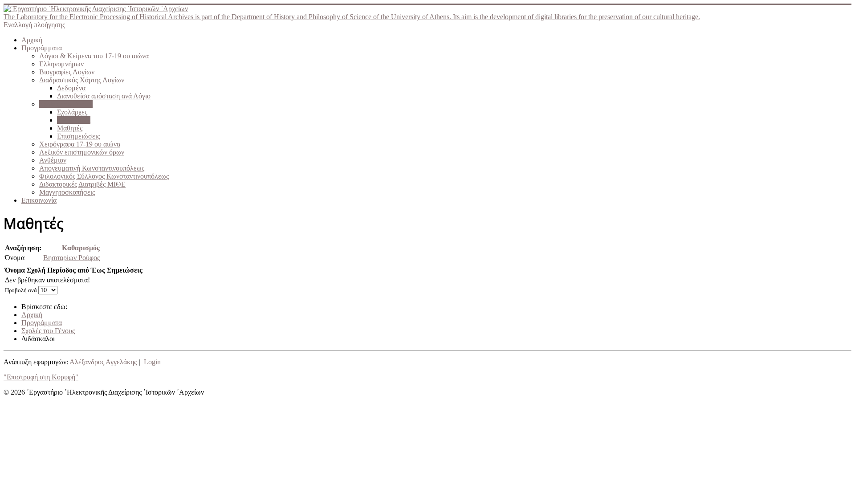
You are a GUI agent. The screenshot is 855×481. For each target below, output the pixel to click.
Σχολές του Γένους (66, 104)
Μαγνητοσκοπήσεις (67, 192)
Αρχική (31, 40)
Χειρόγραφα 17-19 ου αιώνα (79, 144)
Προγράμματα (41, 48)
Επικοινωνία (39, 200)
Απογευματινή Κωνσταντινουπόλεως (91, 168)
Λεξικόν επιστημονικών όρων (81, 152)
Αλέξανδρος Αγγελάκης (103, 362)
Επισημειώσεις (78, 136)
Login (152, 362)
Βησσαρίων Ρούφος (71, 257)
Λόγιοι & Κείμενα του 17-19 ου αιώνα (94, 56)
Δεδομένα (71, 88)
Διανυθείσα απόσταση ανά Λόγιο (104, 96)
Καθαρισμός (81, 248)
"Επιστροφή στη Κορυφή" (41, 377)
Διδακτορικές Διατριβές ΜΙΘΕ (82, 184)
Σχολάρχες (72, 112)
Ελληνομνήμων (61, 64)
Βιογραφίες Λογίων (66, 72)
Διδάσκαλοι (73, 120)
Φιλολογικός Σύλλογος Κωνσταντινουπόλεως (104, 176)
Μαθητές (69, 128)
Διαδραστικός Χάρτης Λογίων (81, 80)
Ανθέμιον (52, 160)
